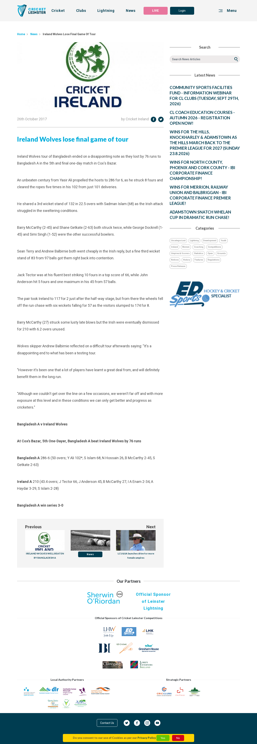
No (178, 738)
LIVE (155, 10)
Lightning (106, 10)
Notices (175, 260)
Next (151, 526)
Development (209, 240)
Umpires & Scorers (180, 253)
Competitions (214, 247)
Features (199, 260)
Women (186, 247)
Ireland (174, 247)
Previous (33, 526)
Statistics (198, 253)
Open (210, 253)
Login (182, 10)
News (131, 10)
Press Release (178, 266)
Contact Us (107, 723)
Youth (223, 240)
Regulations (213, 260)
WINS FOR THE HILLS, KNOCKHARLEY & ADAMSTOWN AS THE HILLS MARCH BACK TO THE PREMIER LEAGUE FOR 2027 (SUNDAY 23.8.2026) (205, 142)
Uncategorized (178, 240)
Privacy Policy (147, 737)
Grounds (221, 253)
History (186, 260)
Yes (163, 738)
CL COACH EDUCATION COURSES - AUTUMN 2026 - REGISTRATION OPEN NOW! (202, 118)
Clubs (81, 10)
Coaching (198, 247)
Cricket (58, 10)
